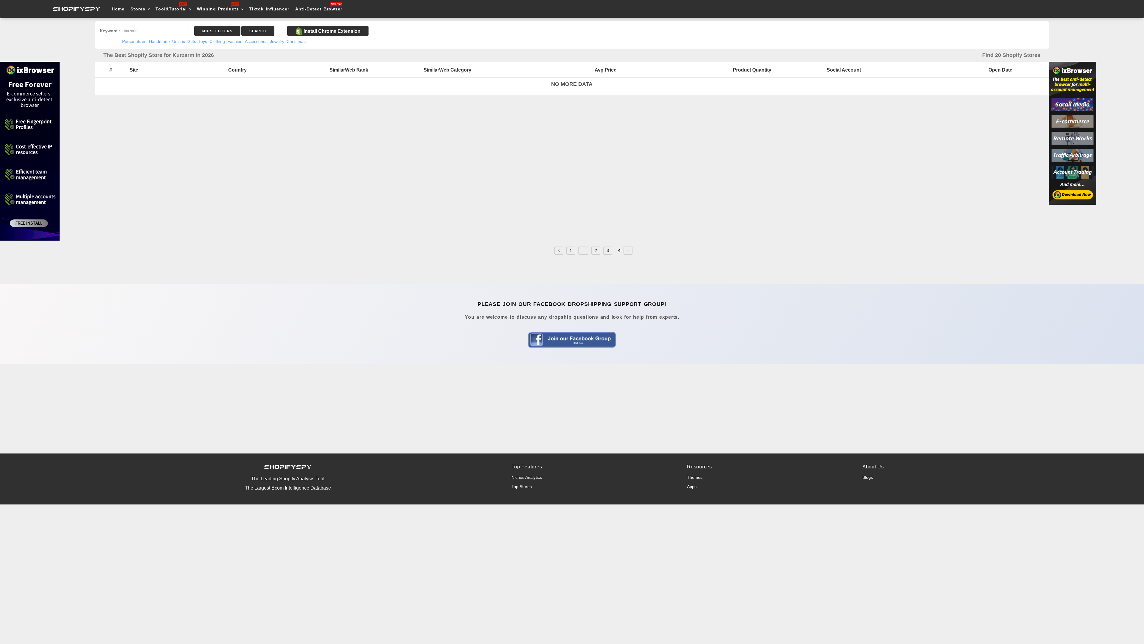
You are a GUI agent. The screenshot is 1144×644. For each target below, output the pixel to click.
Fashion (235, 41)
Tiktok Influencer (269, 9)
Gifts (191, 41)
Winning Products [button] (218, 9)
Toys (202, 41)
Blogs (867, 477)
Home (118, 9)
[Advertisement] (572, 409)
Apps (692, 486)
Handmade (159, 41)
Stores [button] (138, 9)
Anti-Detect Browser (318, 9)
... (583, 250)
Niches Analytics (527, 477)
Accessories (256, 41)
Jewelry (277, 41)
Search (257, 31)
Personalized (134, 41)
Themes (694, 477)
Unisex (178, 41)
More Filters (217, 31)
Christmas (296, 41)
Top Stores (522, 486)
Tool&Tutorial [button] (171, 9)
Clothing (217, 41)
